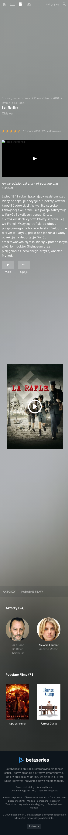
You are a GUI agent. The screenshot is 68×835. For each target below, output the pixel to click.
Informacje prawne (12, 797)
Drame (6, 102)
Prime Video (41, 98)
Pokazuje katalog (25, 787)
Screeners (42, 800)
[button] (17, 636)
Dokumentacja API (20, 790)
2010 (56, 98)
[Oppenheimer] (17, 702)
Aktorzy (9, 591)
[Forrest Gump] (48, 702)
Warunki (43, 797)
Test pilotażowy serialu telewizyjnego (25, 804)
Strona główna (11, 98)
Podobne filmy (32, 591)
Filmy (27, 98)
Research (55, 800)
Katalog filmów (44, 787)
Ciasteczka (31, 797)
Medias (31, 800)
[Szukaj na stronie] (64, 4)
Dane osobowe (58, 797)
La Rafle (19, 102)
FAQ (34, 790)
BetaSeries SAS (16, 800)
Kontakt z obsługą (48, 790)
